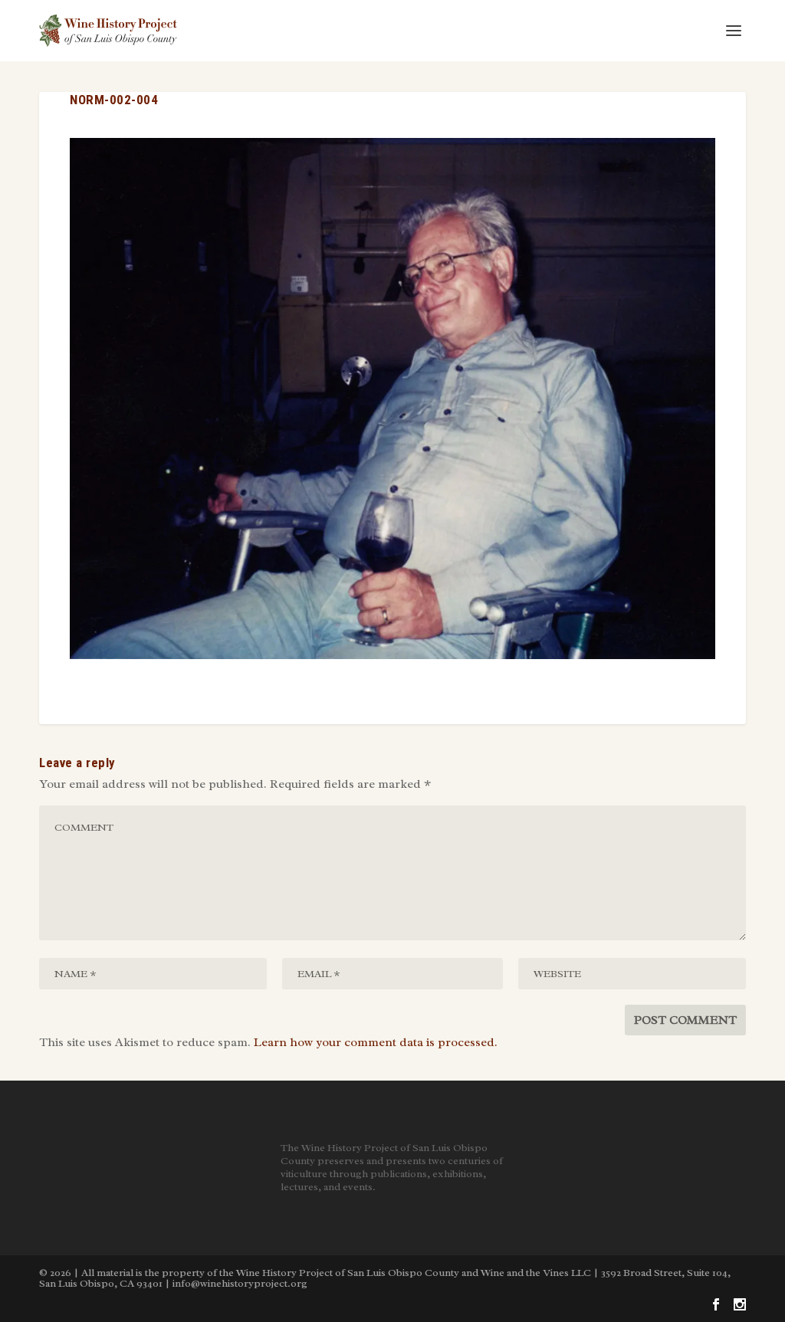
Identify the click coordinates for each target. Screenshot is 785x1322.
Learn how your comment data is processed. (376, 1042)
